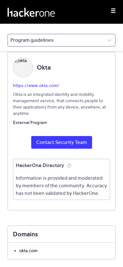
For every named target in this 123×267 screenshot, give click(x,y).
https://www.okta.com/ (36, 85)
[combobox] (10, 40)
